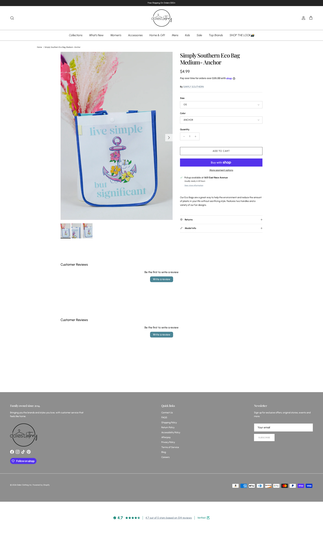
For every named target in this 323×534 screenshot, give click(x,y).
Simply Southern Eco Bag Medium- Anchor (62, 47)
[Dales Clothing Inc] (161, 18)
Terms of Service (170, 447)
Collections (75, 35)
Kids (187, 35)
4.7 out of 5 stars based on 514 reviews (169, 517)
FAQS (164, 417)
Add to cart (221, 151)
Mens (175, 35)
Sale (199, 35)
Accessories (135, 35)
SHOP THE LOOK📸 (242, 35)
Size (182, 98)
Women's (115, 35)
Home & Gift (157, 35)
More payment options (221, 170)
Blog (163, 452)
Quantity (184, 129)
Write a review (161, 279)
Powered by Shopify (41, 485)
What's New (96, 35)
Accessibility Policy (170, 432)
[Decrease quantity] (183, 136)
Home (39, 47)
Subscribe (264, 437)
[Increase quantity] (196, 136)
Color (183, 113)
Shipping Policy (169, 422)
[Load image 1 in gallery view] (117, 136)
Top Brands (216, 35)
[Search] (12, 18)
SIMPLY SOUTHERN (193, 86)
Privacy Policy (168, 442)
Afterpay (166, 437)
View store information (193, 185)
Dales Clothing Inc (24, 485)
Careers (165, 457)
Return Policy (167, 427)
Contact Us (167, 412)
